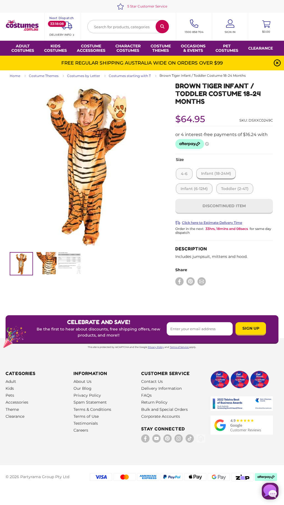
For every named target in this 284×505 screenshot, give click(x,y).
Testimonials (85, 423)
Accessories (17, 402)
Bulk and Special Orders (164, 409)
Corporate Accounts (160, 416)
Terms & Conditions (92, 409)
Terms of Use (86, 416)
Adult (11, 381)
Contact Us (152, 381)
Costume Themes (44, 76)
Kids (10, 388)
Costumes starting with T (130, 76)
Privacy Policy (156, 347)
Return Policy (154, 402)
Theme (12, 409)
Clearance (260, 48)
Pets (10, 395)
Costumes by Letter (83, 76)
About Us (82, 381)
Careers (80, 430)
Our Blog (82, 388)
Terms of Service (179, 347)
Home (15, 76)
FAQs (146, 395)
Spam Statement (90, 402)
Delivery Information (161, 388)
